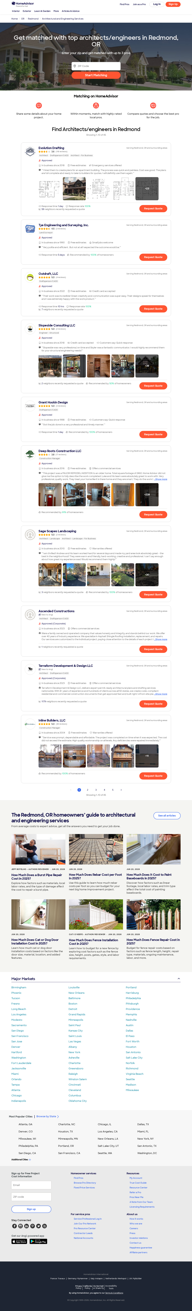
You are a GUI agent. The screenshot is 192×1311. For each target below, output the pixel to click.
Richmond (132, 1068)
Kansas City (76, 1030)
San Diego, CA (27, 1153)
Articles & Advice (71, 11)
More (56, 11)
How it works (136, 1218)
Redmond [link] (33, 18)
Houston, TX (65, 1131)
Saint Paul (75, 1025)
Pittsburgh (132, 1003)
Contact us (135, 1243)
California (87, 1287)
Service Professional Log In (88, 1218)
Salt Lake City (134, 1057)
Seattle (130, 1079)
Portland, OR (66, 1146)
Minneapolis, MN (68, 1138)
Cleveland (75, 1090)
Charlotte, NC (66, 1124)
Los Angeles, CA (108, 1131)
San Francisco (19, 1036)
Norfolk (130, 1063)
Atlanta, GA (25, 1124)
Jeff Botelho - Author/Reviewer (30, 869)
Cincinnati (75, 1084)
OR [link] (22, 18)
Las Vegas (75, 1041)
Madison (131, 1084)
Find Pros (78, 1178)
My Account (136, 1178)
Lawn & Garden (42, 11)
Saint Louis (75, 1036)
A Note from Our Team (141, 1202)
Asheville (74, 1057)
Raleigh (73, 1074)
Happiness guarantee (141, 1247)
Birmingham (18, 987)
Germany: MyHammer (78, 1278)
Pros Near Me (136, 1197)
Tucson (15, 998)
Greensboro (76, 1068)
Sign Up (173, 4)
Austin (129, 1025)
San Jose (16, 1041)
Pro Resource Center (85, 1228)
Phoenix (16, 992)
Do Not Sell (98, 1287)
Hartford (16, 1052)
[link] (96, 151)
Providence (133, 1009)
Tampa (15, 1084)
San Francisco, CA (69, 1153)
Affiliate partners (138, 1252)
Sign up (31, 1209)
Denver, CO (26, 1131)
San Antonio (133, 1052)
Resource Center (138, 1187)
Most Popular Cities (21, 1116)
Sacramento (19, 1025)
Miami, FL (143, 1131)
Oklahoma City (78, 1101)
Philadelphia (133, 998)
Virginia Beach (134, 1074)
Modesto (16, 1019)
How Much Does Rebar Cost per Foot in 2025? (95, 876)
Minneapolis (76, 1019)
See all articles (167, 815)
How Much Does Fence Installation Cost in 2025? (93, 942)
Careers (134, 1228)
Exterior (27, 11)
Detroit (73, 1009)
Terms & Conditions (114, 1293)
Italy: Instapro (97, 1278)
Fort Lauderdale (21, 1063)
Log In (157, 4)
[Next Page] (121, 790)
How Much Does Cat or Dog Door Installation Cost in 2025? (35, 941)
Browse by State (46, 1116)
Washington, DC (147, 1153)
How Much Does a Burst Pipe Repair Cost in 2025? (36, 876)
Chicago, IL (104, 1124)
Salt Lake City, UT (108, 1146)
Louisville (74, 987)
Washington (18, 1057)
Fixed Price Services (84, 1187)
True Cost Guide (138, 1182)
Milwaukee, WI (27, 1138)
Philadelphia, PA (28, 1146)
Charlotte (75, 1063)
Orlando (16, 1079)
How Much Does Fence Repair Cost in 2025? (153, 941)
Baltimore (75, 998)
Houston (131, 1046)
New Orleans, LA (108, 1138)
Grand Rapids (77, 1014)
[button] (50, 188)
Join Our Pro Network (85, 1223)
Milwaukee (132, 1090)
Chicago (16, 1095)
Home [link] (14, 18)
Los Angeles (18, 1014)
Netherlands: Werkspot (115, 1278)
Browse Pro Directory (85, 1182)
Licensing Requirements (142, 1206)
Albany (73, 1046)
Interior (16, 11)
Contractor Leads (83, 1233)
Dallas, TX (143, 1124)
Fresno (15, 1003)
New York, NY (145, 1138)
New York (74, 1052)
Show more (161, 479)
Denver (15, 1046)
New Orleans (76, 992)
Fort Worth (132, 1041)
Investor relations (139, 1238)
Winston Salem (78, 1079)
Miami (15, 1074)
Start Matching (96, 75)
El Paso (130, 1036)
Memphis (131, 1014)
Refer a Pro (135, 1192)
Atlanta (15, 1090)
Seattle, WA (105, 1153)
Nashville (131, 1019)
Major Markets (23, 978)
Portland (131, 987)
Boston (73, 1003)
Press (132, 1233)
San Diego (17, 1030)
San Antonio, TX (147, 1146)
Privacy (78, 1287)
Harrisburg (132, 992)
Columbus (75, 1095)
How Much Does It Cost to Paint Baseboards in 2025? (149, 876)
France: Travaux (57, 1278)
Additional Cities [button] (19, 1159)
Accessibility (111, 1287)
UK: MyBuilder (135, 1278)
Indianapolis (18, 1101)
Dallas (129, 1030)
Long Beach (18, 1009)
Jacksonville (18, 1068)
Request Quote (153, 208)
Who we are (136, 1223)
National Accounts (83, 1238)
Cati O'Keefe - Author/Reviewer (87, 934)
